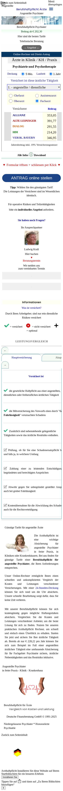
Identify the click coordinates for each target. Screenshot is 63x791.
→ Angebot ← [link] (31, 47)
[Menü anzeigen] (51, 9)
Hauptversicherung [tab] (22, 357)
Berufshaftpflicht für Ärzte (18, 705)
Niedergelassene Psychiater (18, 724)
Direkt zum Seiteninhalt (13, 2)
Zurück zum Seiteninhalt (14, 734)
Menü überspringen (55, 3)
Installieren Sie (10, 777)
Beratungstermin (31, 260)
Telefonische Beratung (32, 41)
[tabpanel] (31, 11)
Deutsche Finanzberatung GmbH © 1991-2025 (32, 716)
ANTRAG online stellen (31, 178)
